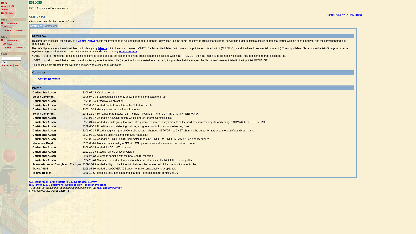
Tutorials (6, 26)
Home (4, 2)
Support (5, 9)
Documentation (9, 23)
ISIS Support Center (109, 187)
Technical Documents (13, 30)
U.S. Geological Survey (82, 182)
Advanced (7, 65)
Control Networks (49, 78)
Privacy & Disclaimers (49, 184)
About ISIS (7, 6)
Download (7, 13)
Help (17, 65)
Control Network (88, 40)
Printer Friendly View (337, 15)
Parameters (50, 26)
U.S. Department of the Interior (47, 182)
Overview (36, 26)
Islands (102, 48)
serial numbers (128, 51)
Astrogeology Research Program (85, 184)
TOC (352, 15)
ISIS (31, 184)
